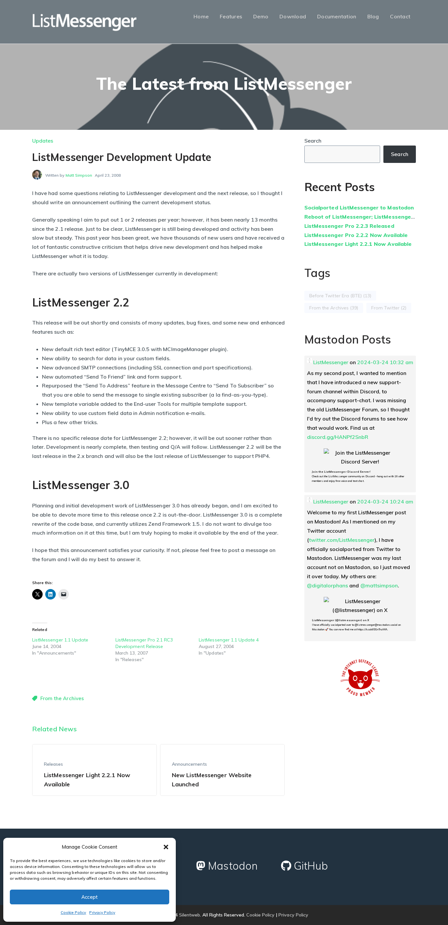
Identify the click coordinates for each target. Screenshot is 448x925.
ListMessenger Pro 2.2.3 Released (349, 226)
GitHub (309, 865)
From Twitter (388, 308)
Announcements (189, 764)
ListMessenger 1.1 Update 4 (229, 640)
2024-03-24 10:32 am (385, 362)
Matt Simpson (79, 175)
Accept (89, 897)
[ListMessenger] (84, 21)
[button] (166, 847)
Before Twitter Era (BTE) (340, 296)
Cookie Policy (73, 912)
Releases (53, 764)
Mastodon (231, 865)
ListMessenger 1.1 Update (60, 640)
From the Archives (62, 698)
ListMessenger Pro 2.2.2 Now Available (356, 235)
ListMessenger (331, 362)
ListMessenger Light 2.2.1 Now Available (358, 244)
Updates (42, 140)
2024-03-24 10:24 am (385, 501)
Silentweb (189, 915)
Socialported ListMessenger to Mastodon (359, 207)
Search (312, 140)
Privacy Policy (102, 912)
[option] (94, 770)
